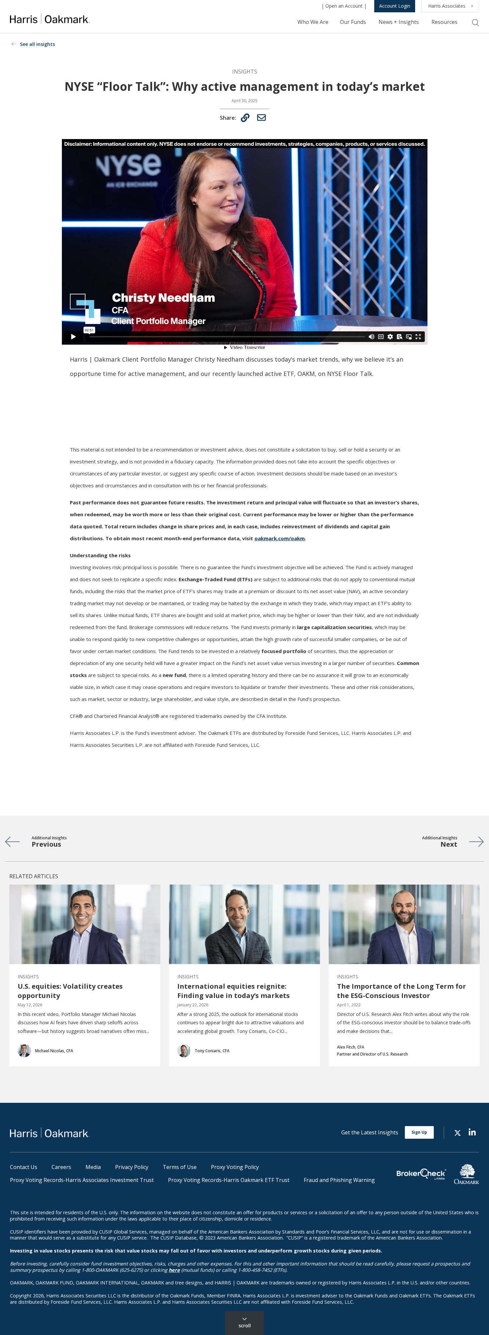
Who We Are (312, 22)
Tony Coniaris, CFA (212, 1051)
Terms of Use (180, 1167)
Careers (61, 1167)
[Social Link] (457, 1132)
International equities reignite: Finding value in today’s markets (233, 991)
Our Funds (353, 22)
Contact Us (23, 1167)
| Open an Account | (344, 6)
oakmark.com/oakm (279, 538)
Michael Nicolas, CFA (54, 1051)
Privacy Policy (131, 1167)
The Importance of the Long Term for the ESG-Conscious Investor (401, 991)
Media (93, 1167)
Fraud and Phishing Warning (339, 1180)
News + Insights (399, 22)
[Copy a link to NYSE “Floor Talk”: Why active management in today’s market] (245, 118)
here (174, 1270)
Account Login (394, 6)
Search (475, 22)
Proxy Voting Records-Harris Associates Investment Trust (82, 1180)
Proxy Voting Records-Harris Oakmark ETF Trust (228, 1180)
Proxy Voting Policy (235, 1167)
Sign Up (419, 1132)
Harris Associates (446, 6)
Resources (444, 22)
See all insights (37, 44)
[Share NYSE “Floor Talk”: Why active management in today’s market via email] (261, 117)
